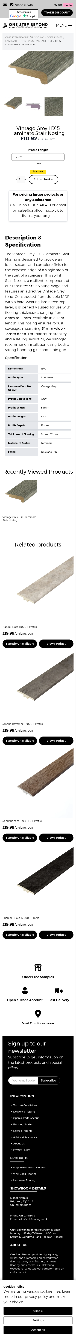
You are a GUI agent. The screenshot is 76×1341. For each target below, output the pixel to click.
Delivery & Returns (24, 1112)
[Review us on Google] (15, 16)
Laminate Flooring (24, 1180)
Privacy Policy (21, 1150)
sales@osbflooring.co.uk (38, 210)
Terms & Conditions (25, 1105)
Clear (38, 163)
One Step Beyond (17, 37)
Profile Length (38, 150)
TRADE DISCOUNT (57, 12)
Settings (38, 1320)
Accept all (38, 1330)
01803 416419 (24, 5)
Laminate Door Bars (19, 41)
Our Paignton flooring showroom (30, 1230)
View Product (56, 643)
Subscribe (48, 1080)
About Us (19, 1144)
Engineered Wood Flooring (29, 1167)
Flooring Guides (23, 1124)
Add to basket (44, 179)
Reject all (38, 1310)
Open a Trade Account (26, 1118)
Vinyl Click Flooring (25, 1174)
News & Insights (22, 1131)
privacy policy (36, 1297)
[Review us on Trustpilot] (30, 16)
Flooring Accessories (47, 37)
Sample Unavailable (20, 643)
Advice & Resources (25, 1137)
